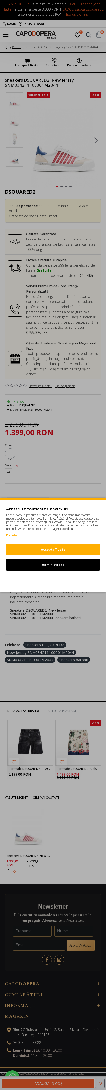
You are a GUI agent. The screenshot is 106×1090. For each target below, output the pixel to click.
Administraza (53, 564)
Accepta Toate (53, 549)
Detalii (11, 535)
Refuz (53, 580)
